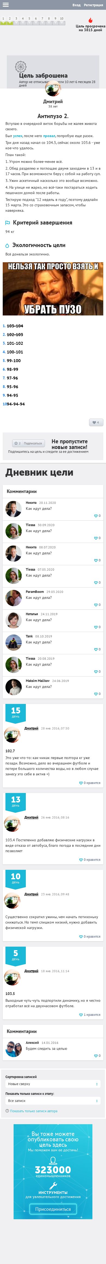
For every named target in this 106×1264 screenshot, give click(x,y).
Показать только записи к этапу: (29, 1093)
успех (17, 135)
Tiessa (30, 525)
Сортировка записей (21, 1077)
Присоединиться (53, 1209)
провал (49, 135)
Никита (31, 502)
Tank (29, 636)
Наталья (32, 614)
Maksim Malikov (37, 680)
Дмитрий (31, 728)
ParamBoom (35, 591)
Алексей (32, 1042)
